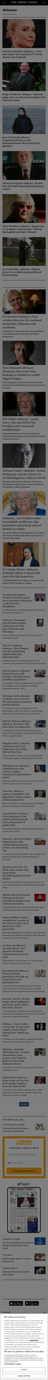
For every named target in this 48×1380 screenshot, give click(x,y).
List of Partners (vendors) (12, 1364)
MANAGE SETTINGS (24, 1376)
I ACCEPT (24, 1369)
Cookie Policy (33, 1340)
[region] (24, 1346)
